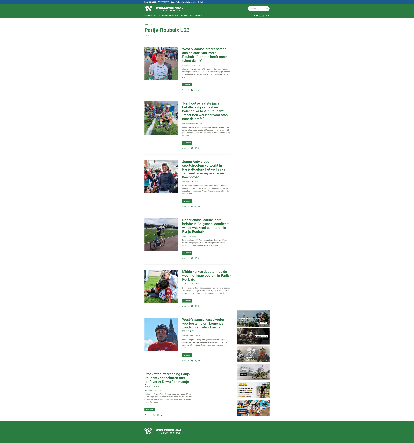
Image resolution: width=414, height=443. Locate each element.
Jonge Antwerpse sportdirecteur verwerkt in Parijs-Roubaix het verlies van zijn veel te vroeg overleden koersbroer (204, 169)
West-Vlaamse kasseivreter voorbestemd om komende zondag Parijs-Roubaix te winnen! (203, 325)
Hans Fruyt (185, 123)
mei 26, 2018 (198, 336)
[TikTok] (254, 15)
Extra (197, 15)
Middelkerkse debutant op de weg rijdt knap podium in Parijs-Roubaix (206, 275)
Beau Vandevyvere (187, 336)
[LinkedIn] (266, 15)
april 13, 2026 (196, 65)
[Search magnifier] (267, 8)
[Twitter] (260, 15)
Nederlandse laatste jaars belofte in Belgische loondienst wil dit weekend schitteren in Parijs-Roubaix (206, 226)
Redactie (184, 236)
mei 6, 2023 (192, 236)
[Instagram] (263, 15)
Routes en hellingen (167, 15)
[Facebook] (257, 15)
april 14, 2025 (204, 123)
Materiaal (185, 15)
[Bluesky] (269, 15)
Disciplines (148, 15)
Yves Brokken (186, 65)
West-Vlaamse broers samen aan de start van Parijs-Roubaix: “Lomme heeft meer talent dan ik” (204, 55)
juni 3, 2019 (195, 284)
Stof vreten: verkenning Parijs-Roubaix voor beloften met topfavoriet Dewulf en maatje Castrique (167, 380)
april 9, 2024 (194, 181)
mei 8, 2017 (157, 390)
